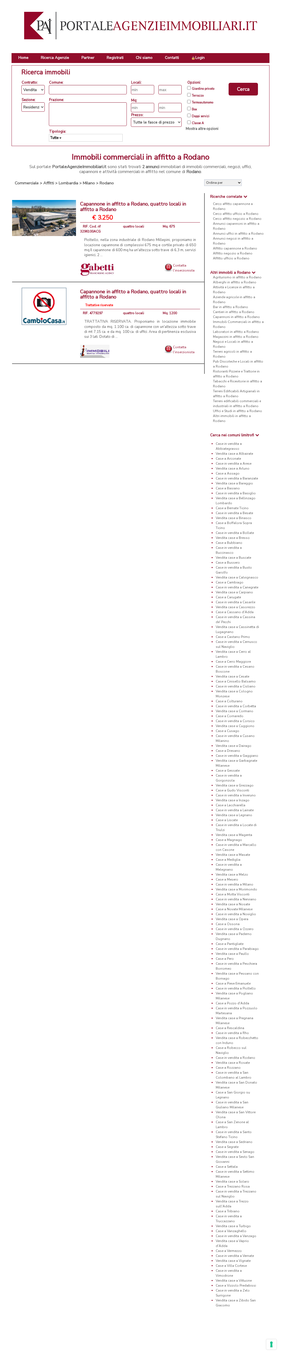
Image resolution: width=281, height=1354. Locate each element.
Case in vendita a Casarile (235, 602)
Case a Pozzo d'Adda (232, 1003)
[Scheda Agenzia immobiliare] (97, 269)
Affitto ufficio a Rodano (231, 258)
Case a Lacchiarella (230, 805)
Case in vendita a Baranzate (237, 478)
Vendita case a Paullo (232, 954)
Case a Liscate (227, 820)
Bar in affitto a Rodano (230, 307)
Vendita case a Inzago (232, 800)
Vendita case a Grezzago (235, 785)
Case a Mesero (227, 879)
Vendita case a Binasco (233, 518)
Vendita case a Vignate (233, 1261)
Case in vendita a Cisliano (235, 686)
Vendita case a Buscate (233, 557)
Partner (88, 57)
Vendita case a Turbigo (233, 1226)
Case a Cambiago (229, 582)
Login (200, 57)
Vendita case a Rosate (233, 1062)
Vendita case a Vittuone (234, 1280)
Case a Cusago (227, 731)
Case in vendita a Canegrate (237, 587)
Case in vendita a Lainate (235, 810)
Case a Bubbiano (229, 543)
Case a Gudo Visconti (232, 790)
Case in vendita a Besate (234, 513)
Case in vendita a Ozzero (235, 929)
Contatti (172, 57)
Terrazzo (198, 95)
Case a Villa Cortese (231, 1265)
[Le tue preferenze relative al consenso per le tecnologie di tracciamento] (271, 1344)
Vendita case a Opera (232, 919)
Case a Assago (228, 473)
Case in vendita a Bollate (235, 533)
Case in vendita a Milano (234, 884)
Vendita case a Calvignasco (237, 577)
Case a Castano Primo (233, 637)
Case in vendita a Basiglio (236, 493)
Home (23, 57)
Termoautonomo (202, 102)
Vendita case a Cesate (232, 676)
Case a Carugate (228, 597)
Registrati (115, 57)
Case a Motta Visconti (232, 894)
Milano (89, 183)
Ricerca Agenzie (55, 57)
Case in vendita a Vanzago (236, 1236)
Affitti (48, 183)
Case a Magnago (229, 840)
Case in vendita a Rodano (235, 1058)
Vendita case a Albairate (234, 453)
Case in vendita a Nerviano (236, 899)
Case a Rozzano (228, 1067)
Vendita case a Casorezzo (235, 607)
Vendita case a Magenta (234, 835)
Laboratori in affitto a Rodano (236, 332)
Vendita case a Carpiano (234, 592)
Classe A (198, 123)
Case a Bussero (228, 562)
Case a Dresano (228, 751)
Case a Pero (225, 958)
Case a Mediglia (228, 859)
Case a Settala (227, 1166)
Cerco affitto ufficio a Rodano (235, 214)
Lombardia (68, 183)
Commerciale (27, 183)
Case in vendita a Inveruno (236, 795)
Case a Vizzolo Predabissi (236, 1285)
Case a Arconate (228, 458)
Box (194, 109)
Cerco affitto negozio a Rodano (237, 218)
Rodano (107, 183)
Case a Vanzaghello (231, 1231)
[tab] (237, 196)
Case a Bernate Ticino (232, 508)
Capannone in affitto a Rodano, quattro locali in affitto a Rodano (133, 207)
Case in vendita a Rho (232, 1033)
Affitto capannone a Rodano (235, 248)
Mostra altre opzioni (202, 128)
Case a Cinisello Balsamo (236, 681)
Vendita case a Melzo (232, 874)
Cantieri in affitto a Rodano (233, 312)
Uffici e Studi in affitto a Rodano (237, 411)
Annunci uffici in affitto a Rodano (238, 233)
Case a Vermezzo (229, 1251)
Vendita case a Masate (233, 855)
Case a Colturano (229, 701)
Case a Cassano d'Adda (235, 612)
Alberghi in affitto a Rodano (234, 282)
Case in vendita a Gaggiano (237, 755)
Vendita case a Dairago (233, 746)
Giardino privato (203, 89)
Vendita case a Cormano (234, 711)
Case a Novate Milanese (234, 909)
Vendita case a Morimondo (236, 889)
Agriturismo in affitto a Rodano (237, 277)
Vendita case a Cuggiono (235, 726)
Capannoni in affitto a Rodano (236, 317)
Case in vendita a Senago (235, 1152)
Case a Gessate (228, 770)
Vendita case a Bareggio (234, 483)
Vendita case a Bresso (233, 538)
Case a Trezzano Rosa (233, 1186)
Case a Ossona (228, 924)
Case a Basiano (228, 488)
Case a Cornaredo (229, 716)
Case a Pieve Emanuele (233, 983)
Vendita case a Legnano (234, 815)
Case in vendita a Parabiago (237, 949)
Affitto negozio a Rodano (232, 253)
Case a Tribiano (228, 1211)
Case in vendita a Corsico (235, 721)
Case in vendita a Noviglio (236, 914)
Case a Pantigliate (229, 944)
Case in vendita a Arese (233, 463)
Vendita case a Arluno (232, 468)
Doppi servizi (200, 116)
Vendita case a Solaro (232, 1181)
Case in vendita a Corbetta (236, 706)
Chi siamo (144, 57)
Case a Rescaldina (230, 1028)
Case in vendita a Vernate (235, 1256)
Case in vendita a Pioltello (236, 988)
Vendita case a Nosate (233, 904)
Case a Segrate (227, 1147)
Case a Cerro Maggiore (233, 661)
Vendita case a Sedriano (234, 1142)
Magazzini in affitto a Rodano (235, 337)
